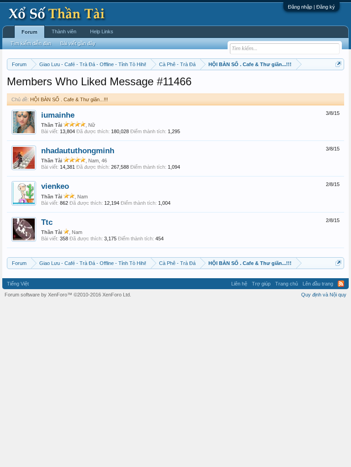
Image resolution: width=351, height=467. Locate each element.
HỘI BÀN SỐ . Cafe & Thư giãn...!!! (69, 99)
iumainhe (57, 114)
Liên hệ (239, 283)
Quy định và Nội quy (323, 294)
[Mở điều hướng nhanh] (338, 64)
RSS (341, 283)
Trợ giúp (261, 283)
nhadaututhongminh (77, 150)
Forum (29, 32)
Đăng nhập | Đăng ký (311, 7)
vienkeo (55, 186)
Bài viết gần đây (78, 43)
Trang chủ (286, 283)
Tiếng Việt (18, 283)
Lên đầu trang (318, 283)
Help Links (101, 31)
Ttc (47, 222)
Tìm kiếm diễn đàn (31, 43)
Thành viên (64, 31)
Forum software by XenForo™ (68, 294)
